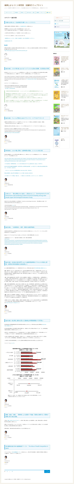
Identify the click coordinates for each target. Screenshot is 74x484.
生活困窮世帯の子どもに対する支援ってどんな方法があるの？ (65, 92)
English (49, 12)
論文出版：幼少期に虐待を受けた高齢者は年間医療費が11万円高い (24, 320)
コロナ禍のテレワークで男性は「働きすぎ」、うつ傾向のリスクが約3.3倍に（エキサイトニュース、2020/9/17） (23, 175)
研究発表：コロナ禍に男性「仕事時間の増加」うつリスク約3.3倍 (24, 150)
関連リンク (23, 12)
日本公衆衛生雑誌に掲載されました (40, 268)
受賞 (9, 218)
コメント (5, 61)
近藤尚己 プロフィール (40, 12)
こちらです (12, 343)
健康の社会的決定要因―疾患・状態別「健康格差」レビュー (65, 129)
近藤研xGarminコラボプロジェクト (59, 35)
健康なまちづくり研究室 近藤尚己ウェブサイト (23, 5)
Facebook (57, 26)
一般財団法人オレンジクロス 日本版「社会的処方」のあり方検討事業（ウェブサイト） (19, 38)
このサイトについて (8, 12)
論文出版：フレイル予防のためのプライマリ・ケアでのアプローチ (25, 118)
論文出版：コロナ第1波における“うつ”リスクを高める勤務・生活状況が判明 (27, 68)
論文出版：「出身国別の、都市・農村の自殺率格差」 (21, 227)
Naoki (5, 138)
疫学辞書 (62, 138)
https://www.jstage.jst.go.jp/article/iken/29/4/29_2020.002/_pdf (15, 50)
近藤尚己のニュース (59, 17)
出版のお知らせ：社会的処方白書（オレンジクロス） (21, 22)
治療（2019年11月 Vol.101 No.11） (14, 420)
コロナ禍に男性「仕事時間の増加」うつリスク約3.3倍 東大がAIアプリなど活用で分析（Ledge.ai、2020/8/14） (23, 163)
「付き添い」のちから (65, 79)
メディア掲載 (7, 110)
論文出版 (10, 59)
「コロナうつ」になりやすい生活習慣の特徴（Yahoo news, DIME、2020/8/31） (18, 170)
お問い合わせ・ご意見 (30, 12)
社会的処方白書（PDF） (8, 40)
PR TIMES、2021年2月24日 (10, 88)
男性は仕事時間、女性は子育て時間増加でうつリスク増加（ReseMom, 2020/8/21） (18, 173)
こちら (13, 205)
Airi (5, 56)
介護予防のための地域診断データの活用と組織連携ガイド (65, 105)
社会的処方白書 (23, 26)
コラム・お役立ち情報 (59, 20)
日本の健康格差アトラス (16, 452)
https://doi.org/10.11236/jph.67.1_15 (12, 302)
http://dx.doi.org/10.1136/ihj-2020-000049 (12, 132)
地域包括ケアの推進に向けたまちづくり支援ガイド (65, 69)
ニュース (6, 59)
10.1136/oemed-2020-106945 (31, 79)
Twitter (57, 23)
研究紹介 (16, 12)
